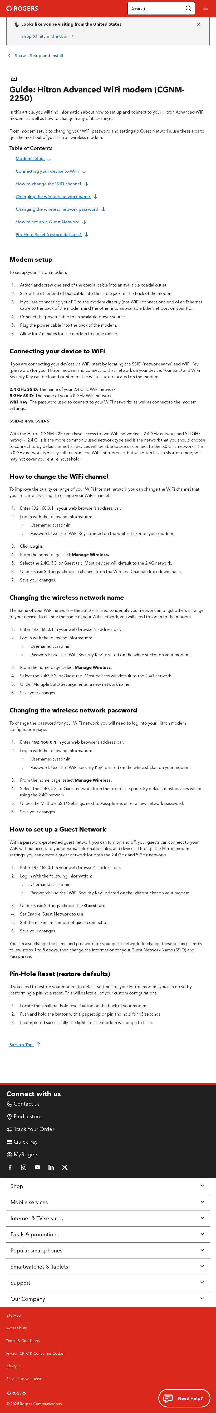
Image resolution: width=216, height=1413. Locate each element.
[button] (188, 8)
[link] (48, 36)
